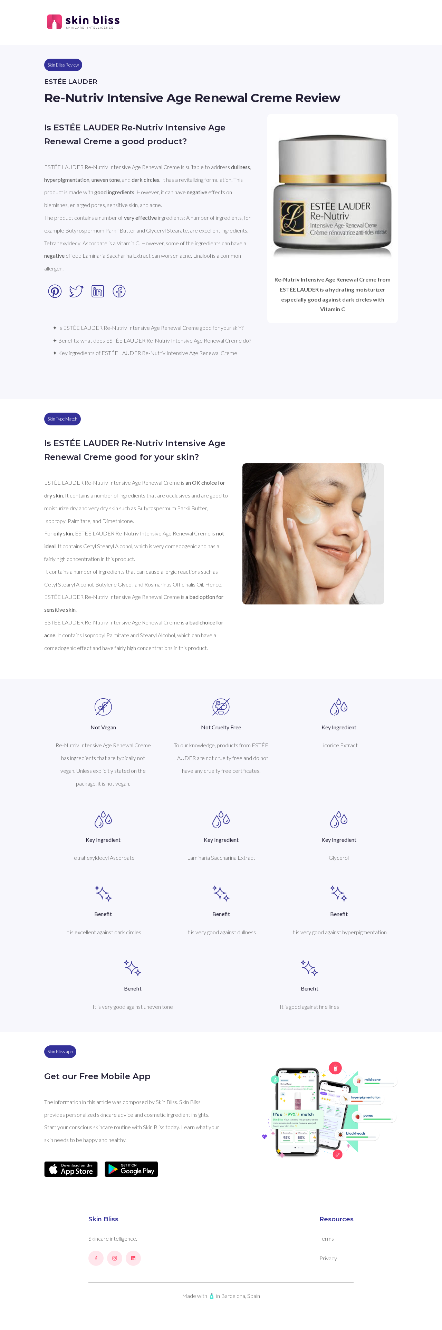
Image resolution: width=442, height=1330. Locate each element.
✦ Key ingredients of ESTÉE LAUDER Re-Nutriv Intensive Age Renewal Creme (144, 352)
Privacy (328, 1258)
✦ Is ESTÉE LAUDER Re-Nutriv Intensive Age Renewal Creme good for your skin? (147, 327)
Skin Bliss (103, 1219)
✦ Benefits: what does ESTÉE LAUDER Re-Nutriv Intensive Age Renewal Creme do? (151, 340)
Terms (326, 1238)
